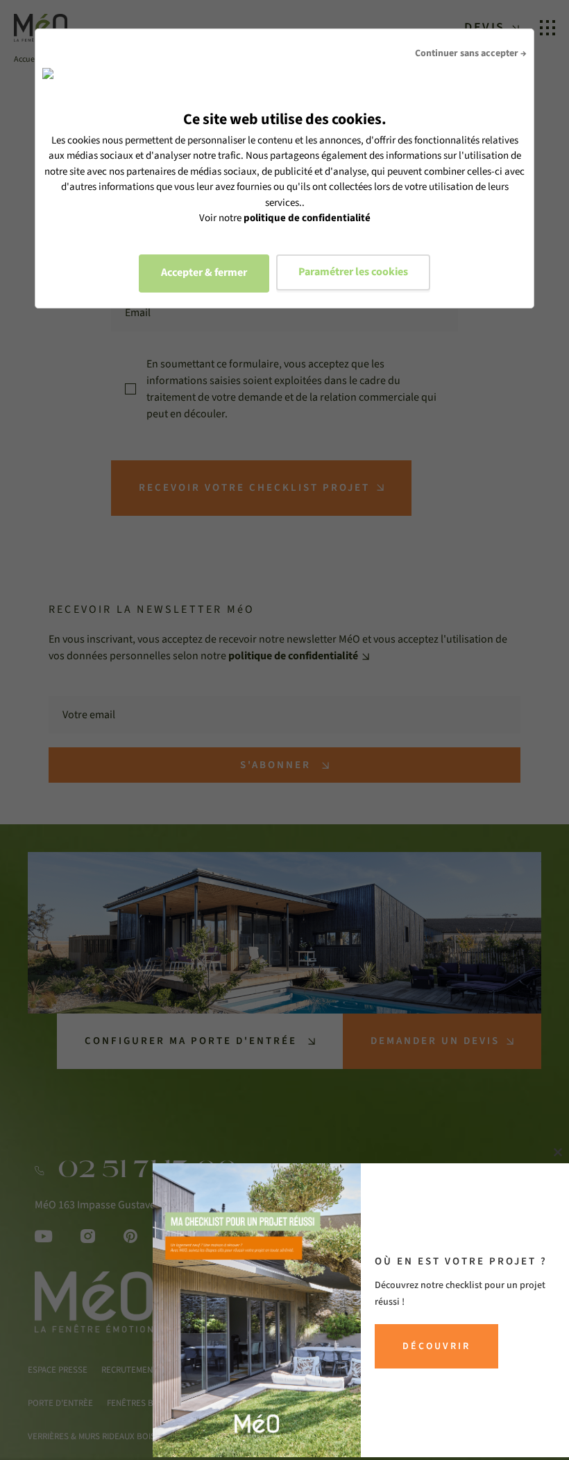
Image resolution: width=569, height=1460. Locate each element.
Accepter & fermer (204, 272)
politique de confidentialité (307, 218)
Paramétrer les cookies (353, 271)
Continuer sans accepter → (471, 53)
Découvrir (436, 1346)
